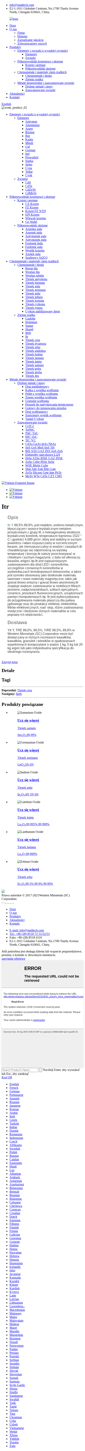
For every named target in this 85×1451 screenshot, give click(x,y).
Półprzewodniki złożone (40, 68)
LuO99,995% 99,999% (33, 824)
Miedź (29, 143)
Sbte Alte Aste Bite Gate (40, 469)
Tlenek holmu (34, 354)
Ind (27, 153)
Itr (26, 336)
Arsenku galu (33, 229)
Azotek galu (33, 254)
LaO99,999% (27, 854)
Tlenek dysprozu (35, 343)
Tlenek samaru (34, 365)
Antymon (31, 121)
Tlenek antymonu (36, 279)
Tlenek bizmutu (35, 282)
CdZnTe (30, 189)
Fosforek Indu (34, 243)
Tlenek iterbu (33, 372)
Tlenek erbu (32, 347)
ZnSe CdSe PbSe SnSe (39, 462)
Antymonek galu (35, 236)
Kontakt (14, 97)
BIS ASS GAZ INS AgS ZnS (44, 451)
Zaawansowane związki (40, 90)
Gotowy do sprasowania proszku (45, 408)
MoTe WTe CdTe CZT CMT (43, 476)
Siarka (29, 161)
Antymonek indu (35, 239)
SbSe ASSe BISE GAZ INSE (44, 458)
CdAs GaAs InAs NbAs (40, 444)
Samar (29, 325)
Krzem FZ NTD (35, 211)
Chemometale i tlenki (38, 75)
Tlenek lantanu (34, 358)
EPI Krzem (32, 214)
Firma (21, 32)
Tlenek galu (32, 286)
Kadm (29, 139)
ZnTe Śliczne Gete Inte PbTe (43, 472)
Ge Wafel (31, 221)
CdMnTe (31, 193)
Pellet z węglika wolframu (41, 393)
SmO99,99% (26, 735)
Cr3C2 (29, 426)
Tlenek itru (32, 376)
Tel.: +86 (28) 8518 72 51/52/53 (29, 934)
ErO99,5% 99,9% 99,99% (35, 883)
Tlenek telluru (34, 297)
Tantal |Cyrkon (34, 419)
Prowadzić (32, 157)
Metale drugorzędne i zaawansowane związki (45, 83)
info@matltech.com (21, 5)
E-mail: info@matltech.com (26, 930)
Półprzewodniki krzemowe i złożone (40, 61)
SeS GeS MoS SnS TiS (40, 447)
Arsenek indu (33, 232)
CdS (28, 182)
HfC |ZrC (31, 436)
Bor (27, 136)
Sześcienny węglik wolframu (43, 415)
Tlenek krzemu (34, 300)
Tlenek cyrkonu (35, 304)
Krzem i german (35, 65)
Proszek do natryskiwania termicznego (49, 404)
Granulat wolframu (37, 401)
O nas (13, 29)
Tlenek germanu (35, 290)
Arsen (29, 128)
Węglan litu (32, 272)
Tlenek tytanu (33, 307)
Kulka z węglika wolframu (42, 390)
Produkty (15, 47)
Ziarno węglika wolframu (41, 397)
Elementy (31, 54)
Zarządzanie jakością (30, 40)
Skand (29, 329)
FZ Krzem (31, 207)
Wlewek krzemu (35, 218)
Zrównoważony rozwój (32, 43)
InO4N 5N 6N (28, 794)
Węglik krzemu (34, 250)
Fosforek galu (33, 247)
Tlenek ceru (32, 340)
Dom (12, 25)
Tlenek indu (32, 293)
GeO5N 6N (25, 764)
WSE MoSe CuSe (36, 465)
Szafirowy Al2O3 (36, 257)
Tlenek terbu (33, 368)
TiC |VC (30, 440)
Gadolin (30, 318)
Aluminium (32, 125)
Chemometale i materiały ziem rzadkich (42, 72)
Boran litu (31, 268)
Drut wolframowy (36, 411)
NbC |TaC (31, 433)
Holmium (31, 322)
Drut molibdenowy (37, 386)
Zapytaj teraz (10, 662)
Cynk (28, 175)
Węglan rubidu (34, 275)
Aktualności (17, 93)
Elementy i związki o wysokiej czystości (42, 50)
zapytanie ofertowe (13, 958)
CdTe (28, 186)
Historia (22, 36)
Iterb (28, 333)
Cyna (28, 168)
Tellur (29, 171)
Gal (27, 146)
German (30, 150)
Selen (28, 164)
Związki (30, 58)
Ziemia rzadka (34, 79)
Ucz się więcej (28, 720)
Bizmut (29, 132)
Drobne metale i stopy (39, 86)
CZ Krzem (32, 204)
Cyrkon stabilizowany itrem (42, 311)
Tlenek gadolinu (35, 350)
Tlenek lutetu (33, 361)
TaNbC (30, 429)
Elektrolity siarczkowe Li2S (42, 454)
